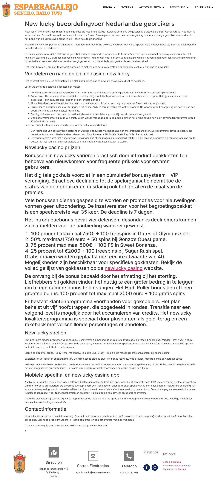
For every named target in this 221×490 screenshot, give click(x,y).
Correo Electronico (93, 466)
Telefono (129, 466)
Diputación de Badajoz (174, 469)
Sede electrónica (172, 462)
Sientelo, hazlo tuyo (38, 13)
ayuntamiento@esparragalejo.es (93, 472)
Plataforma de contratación (177, 465)
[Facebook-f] (146, 467)
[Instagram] (155, 467)
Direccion (54, 462)
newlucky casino (124, 268)
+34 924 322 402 (129, 472)
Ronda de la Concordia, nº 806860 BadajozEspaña (53, 472)
